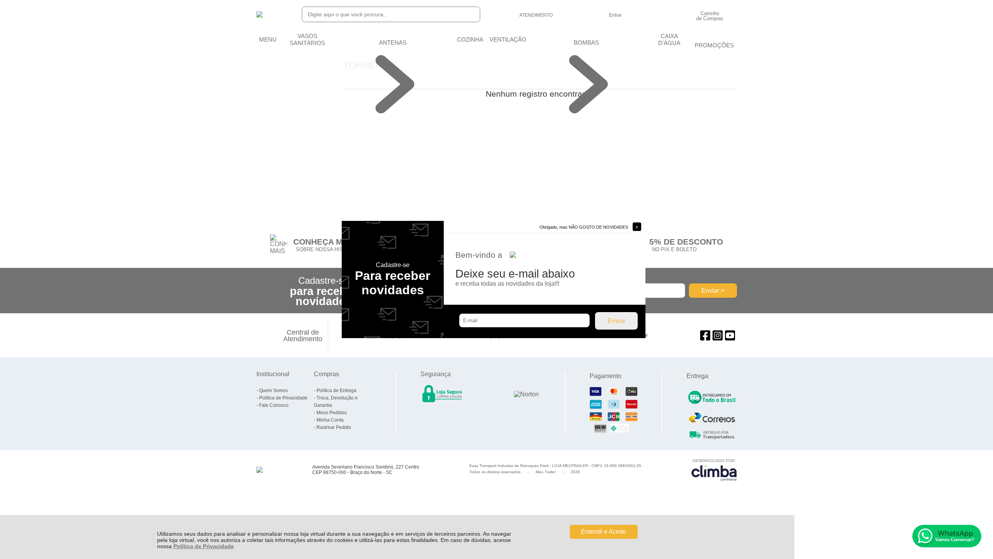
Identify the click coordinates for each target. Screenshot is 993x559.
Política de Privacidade (203, 546)
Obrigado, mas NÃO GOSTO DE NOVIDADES (584, 227)
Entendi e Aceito (603, 531)
